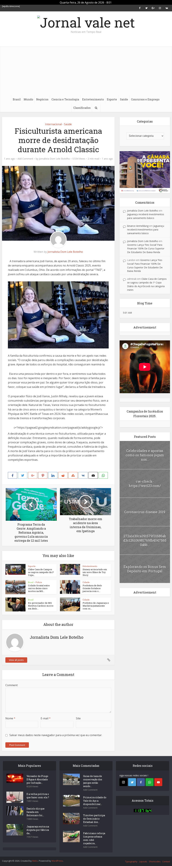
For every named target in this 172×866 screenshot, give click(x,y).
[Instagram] (123, 782)
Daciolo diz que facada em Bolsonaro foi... (36, 812)
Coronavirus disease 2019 (144, 512)
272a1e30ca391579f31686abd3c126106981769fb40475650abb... (144, 540)
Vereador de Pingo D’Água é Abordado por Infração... (37, 779)
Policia (39, 582)
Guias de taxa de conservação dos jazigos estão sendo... (92, 781)
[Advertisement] (86, 70)
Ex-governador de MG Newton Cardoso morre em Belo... (40, 605)
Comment (11, 685)
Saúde (124, 99)
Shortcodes (155, 861)
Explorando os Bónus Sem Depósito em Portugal (145, 568)
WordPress (57, 860)
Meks (35, 860)
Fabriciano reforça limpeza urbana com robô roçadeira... (94, 838)
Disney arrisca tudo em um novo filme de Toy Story (95, 572)
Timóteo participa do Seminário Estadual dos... (94, 819)
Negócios (42, 99)
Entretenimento (93, 99)
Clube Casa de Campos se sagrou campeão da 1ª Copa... (41, 572)
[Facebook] (141, 782)
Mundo (28, 99)
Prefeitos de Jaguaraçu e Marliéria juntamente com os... (96, 605)
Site (78, 718)
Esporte (112, 99)
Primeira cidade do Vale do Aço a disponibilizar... (94, 801)
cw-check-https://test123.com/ (145, 483)
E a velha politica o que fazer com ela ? (38, 795)
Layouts (143, 861)
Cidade (86, 582)
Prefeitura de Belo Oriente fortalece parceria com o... (92, 588)
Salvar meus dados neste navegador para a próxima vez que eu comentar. (55, 735)
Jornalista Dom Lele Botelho (54, 158)
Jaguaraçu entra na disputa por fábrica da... (38, 830)
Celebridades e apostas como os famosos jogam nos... (145, 455)
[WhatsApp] (150, 782)
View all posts (16, 660)
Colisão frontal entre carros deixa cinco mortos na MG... (39, 588)
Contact (166, 861)
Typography (131, 861)
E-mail (46, 718)
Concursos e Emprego (145, 99)
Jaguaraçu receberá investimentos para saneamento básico (145, 229)
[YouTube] (158, 782)
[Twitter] (132, 782)
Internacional (53, 124)
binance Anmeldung (137, 225)
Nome (10, 718)
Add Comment (25, 158)
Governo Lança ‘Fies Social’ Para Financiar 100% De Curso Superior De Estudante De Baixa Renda (145, 248)
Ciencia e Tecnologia (65, 99)
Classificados (82, 107)
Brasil (17, 99)
